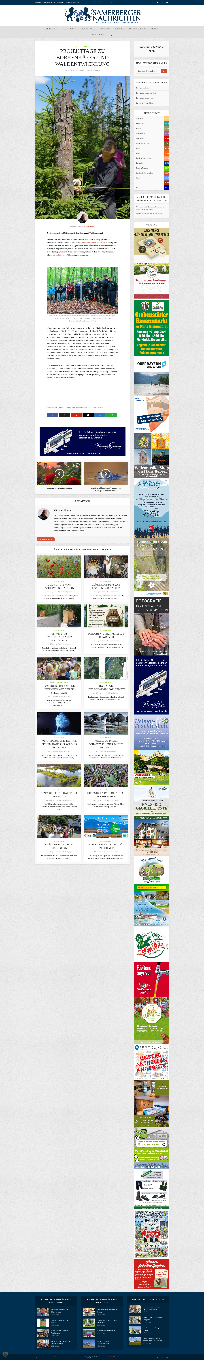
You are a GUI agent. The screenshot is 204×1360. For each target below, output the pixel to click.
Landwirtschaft (136, 29)
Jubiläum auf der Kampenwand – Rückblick (153, 1329)
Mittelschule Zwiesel (56, 408)
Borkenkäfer (57, 255)
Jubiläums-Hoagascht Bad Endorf (59, 1321)
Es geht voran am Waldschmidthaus (103, 1342)
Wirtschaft (98, 35)
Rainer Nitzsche (114, 1357)
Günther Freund (90, 226)
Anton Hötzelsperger (65, 592)
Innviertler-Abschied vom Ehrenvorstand (60, 1311)
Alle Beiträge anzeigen (45, 539)
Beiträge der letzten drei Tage (146, 93)
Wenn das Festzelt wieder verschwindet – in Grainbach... (153, 1339)
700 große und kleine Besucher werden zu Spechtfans (59, 689)
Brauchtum (87, 29)
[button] (5, 1355)
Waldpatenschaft (97, 408)
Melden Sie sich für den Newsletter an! (149, 213)
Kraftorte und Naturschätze (106, 1331)
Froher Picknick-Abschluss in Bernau (107, 1311)
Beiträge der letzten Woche (145, 98)
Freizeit (155, 29)
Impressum (38, 1357)
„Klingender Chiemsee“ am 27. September (107, 1321)
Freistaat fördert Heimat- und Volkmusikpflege (61, 1342)
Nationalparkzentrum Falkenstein (93, 243)
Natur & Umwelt (82, 46)
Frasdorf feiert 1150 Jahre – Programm (152, 1319)
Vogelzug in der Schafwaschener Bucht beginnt (106, 744)
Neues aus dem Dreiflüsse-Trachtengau (60, 1332)
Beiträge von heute (142, 88)
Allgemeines (69, 29)
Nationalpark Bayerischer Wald (77, 408)
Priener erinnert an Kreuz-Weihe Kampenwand (152, 1308)
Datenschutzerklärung (64, 1357)
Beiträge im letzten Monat (145, 103)
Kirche (118, 29)
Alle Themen (50, 29)
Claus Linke (112, 751)
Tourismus (104, 29)
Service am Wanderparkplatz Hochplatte (59, 637)
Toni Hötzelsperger (64, 644)
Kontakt (45, 1357)
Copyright (52, 1357)
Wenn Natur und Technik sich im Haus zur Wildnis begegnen (59, 744)
